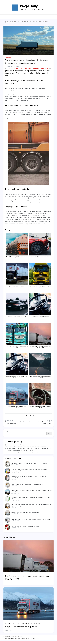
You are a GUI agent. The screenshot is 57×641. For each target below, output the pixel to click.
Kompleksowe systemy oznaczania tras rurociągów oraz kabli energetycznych (25, 446)
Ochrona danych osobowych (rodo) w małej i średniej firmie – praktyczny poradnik (26, 452)
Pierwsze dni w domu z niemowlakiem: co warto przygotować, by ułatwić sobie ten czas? (28, 448)
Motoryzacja (8, 57)
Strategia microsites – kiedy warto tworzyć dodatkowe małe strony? (31, 519)
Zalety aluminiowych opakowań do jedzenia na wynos (19, 450)
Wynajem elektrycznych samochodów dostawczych (28, 68)
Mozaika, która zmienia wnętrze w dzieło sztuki (25, 512)
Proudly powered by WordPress (12, 638)
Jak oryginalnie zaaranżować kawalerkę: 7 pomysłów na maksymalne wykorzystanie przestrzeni (31, 505)
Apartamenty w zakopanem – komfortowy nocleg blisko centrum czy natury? (31, 491)
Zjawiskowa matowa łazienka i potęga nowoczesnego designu (21, 445)
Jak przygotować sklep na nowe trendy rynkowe (25, 526)
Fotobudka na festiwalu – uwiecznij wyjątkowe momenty (14, 422)
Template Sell (36, 638)
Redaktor (17, 66)
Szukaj (6, 431)
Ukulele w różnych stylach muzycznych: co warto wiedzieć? (40, 422)
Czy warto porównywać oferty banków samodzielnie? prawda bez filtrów (30, 498)
